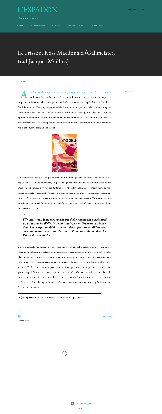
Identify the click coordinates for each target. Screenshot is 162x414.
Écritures (56, 25)
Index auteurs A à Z (75, 25)
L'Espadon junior (97, 25)
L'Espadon (37, 9)
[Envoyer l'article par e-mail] (19, 316)
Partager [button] (130, 91)
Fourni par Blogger (82, 403)
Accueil (20, 25)
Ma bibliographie (38, 25)
